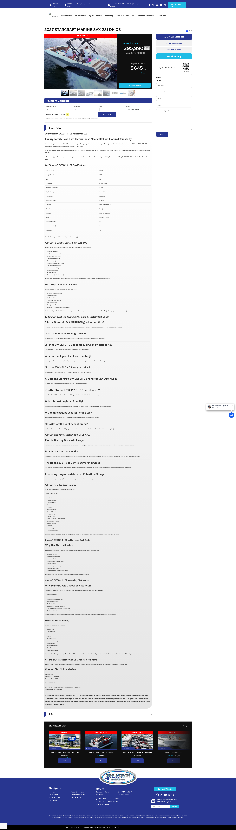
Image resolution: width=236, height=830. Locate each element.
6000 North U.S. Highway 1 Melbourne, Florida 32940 (108, 800)
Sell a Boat (53, 795)
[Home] (118, 776)
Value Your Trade (174, 50)
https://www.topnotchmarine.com (54, 689)
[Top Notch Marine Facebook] (149, 5)
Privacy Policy (94, 827)
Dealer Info (76, 797)
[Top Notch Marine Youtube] (157, 5)
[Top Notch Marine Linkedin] (169, 795)
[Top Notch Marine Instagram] (165, 5)
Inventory (53, 792)
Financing (53, 800)
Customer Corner (78, 795)
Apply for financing (136, 85)
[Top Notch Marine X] (161, 795)
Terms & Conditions (106, 827)
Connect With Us (176, 5)
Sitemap (116, 827)
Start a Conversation (174, 43)
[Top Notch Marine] (153, 5)
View (65, 761)
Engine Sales (54, 797)
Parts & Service (77, 792)
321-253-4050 (103, 805)
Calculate (107, 114)
